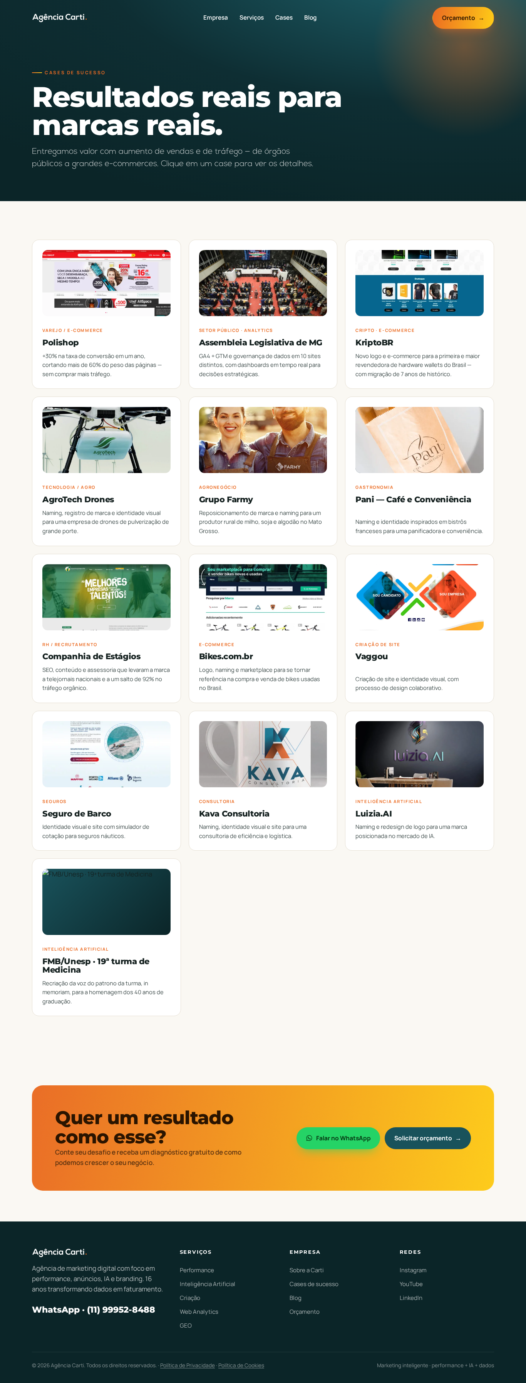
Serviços (252, 17)
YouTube (411, 1284)
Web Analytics (199, 1312)
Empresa (215, 17)
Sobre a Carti (307, 1270)
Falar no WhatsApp (343, 1138)
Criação (190, 1298)
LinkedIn (411, 1298)
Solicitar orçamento (428, 1138)
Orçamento (463, 17)
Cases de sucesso (314, 1284)
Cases (284, 17)
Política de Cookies (241, 1365)
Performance (197, 1270)
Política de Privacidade (187, 1365)
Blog (310, 17)
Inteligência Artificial (207, 1284)
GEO (186, 1325)
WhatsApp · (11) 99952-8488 (93, 1309)
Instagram (413, 1270)
